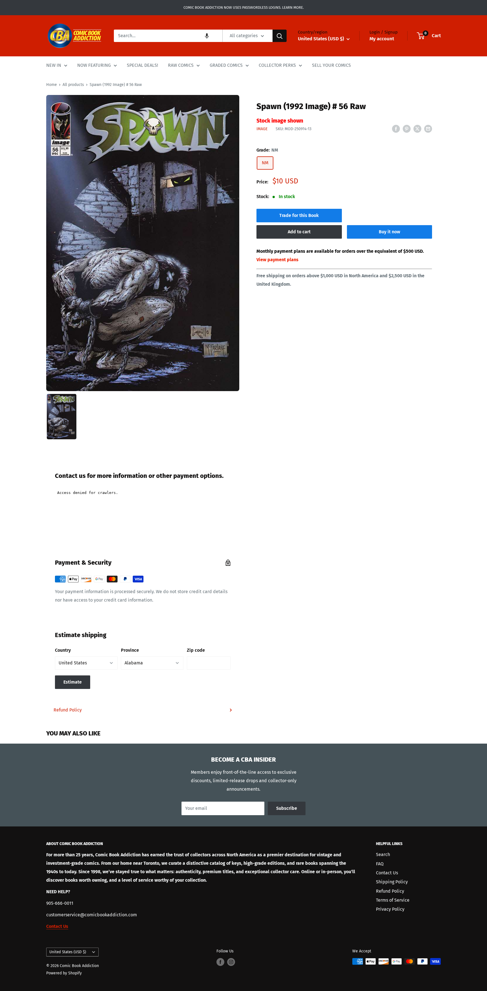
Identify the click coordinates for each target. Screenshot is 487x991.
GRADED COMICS (226, 65)
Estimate (72, 682)
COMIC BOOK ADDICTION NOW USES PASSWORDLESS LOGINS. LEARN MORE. (243, 7)
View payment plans (277, 259)
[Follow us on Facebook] (220, 962)
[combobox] (168, 36)
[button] (207, 36)
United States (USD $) (67, 952)
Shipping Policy (392, 881)
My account (381, 39)
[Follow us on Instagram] (231, 962)
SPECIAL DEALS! (142, 65)
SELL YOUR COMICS (331, 65)
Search (383, 854)
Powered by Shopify (64, 973)
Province (130, 650)
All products (73, 84)
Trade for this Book (299, 215)
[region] (142, 243)
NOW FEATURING (94, 65)
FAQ (380, 863)
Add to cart (299, 231)
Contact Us (387, 872)
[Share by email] (428, 128)
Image (261, 129)
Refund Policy (68, 710)
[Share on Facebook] (396, 128)
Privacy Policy (390, 909)
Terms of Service (392, 900)
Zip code (196, 650)
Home (51, 84)
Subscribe (286, 808)
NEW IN (53, 65)
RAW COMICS (181, 65)
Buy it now (389, 231)
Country (63, 650)
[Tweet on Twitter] (417, 128)
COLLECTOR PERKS (277, 65)
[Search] (280, 36)
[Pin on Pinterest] (407, 128)
